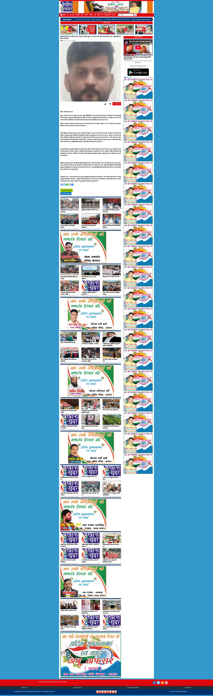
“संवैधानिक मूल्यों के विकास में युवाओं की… (89, 293)
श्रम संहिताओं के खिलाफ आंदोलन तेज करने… (111, 211)
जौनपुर (61, 40)
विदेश (64, 15)
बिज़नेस (86, 15)
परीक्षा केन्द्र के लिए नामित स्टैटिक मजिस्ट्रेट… (69, 545)
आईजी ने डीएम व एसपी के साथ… (69, 610)
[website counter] (106, 692)
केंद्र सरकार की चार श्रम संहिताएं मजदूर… (111, 293)
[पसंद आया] (105, 104)
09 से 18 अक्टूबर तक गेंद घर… (90, 476)
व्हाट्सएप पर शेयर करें (66, 190)
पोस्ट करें (113, 15)
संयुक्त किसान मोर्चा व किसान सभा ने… (90, 494)
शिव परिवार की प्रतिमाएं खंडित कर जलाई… (69, 278)
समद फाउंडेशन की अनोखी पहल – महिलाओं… (69, 360)
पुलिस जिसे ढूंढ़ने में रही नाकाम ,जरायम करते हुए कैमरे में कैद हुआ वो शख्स (137, 58)
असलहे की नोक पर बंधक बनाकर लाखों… (69, 411)
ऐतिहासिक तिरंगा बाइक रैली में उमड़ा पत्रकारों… (69, 211)
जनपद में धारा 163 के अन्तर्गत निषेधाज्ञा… (68, 561)
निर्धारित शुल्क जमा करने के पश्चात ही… (69, 478)
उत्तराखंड (78, 15)
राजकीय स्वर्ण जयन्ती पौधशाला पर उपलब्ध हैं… (111, 427)
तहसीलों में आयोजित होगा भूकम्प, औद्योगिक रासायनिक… (90, 628)
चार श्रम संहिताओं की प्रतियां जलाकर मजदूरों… (68, 293)
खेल (95, 15)
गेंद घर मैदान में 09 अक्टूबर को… (111, 410)
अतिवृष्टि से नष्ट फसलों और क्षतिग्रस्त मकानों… (109, 561)
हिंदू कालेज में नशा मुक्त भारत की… (111, 276)
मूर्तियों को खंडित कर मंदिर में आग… (90, 210)
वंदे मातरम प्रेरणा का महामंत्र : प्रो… (110, 360)
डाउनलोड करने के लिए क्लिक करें (137, 66)
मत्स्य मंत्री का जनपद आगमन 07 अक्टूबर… (90, 561)
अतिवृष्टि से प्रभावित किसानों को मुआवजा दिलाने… (90, 411)
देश (67, 15)
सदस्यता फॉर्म (107, 15)
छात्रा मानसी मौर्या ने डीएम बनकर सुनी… (90, 427)
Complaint (117, 104)
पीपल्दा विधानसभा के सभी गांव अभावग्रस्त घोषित (89, 360)
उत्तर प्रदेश (72, 15)
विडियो (98, 15)
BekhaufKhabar (182, 691)
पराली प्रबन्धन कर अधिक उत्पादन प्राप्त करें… (111, 612)
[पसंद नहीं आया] (110, 104)
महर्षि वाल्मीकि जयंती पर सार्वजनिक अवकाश (90, 545)
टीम (102, 15)
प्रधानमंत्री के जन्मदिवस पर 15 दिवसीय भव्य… (90, 612)
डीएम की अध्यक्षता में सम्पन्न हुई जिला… (68, 628)
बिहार (82, 15)
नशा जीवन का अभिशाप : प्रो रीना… (91, 344)
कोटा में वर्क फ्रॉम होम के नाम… (68, 342)
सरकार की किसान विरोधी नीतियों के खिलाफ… (112, 226)
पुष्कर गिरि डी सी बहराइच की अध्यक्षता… (89, 226)
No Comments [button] (65, 193)
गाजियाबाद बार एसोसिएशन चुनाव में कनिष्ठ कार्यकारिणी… (111, 344)
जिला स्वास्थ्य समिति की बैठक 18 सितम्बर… (111, 628)
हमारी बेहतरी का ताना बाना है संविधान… (89, 278)
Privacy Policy (77, 687)
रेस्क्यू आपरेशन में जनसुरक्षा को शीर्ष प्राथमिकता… (111, 494)
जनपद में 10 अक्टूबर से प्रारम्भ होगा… (110, 478)
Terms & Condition (133, 687)
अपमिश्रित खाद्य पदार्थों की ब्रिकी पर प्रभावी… (69, 427)
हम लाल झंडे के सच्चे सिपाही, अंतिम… (68, 226)
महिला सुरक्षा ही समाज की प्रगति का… (111, 545)
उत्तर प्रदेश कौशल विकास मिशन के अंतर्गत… (69, 494)
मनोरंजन (91, 15)
